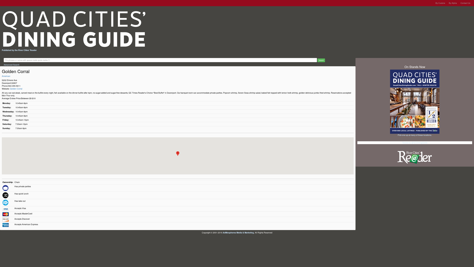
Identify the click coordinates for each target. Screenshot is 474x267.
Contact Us (465, 3)
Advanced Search (11, 64)
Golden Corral (16, 88)
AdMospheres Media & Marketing (238, 232)
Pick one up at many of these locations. (415, 135)
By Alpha (453, 3)
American (6, 76)
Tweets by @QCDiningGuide (414, 142)
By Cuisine (440, 3)
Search (321, 60)
